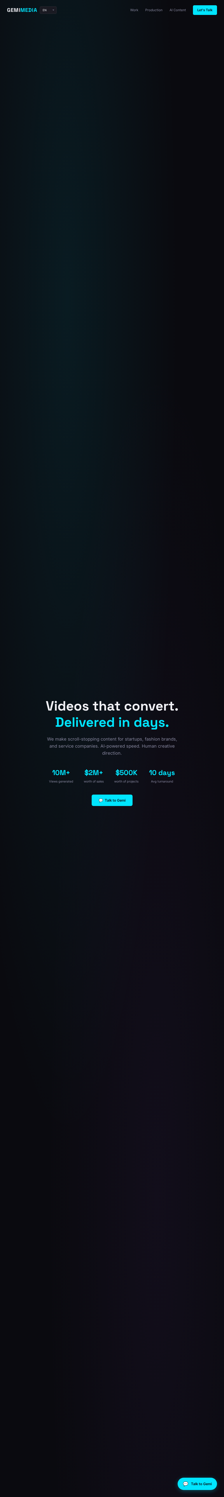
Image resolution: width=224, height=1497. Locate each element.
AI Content (178, 10)
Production (154, 10)
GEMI (22, 10)
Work (134, 10)
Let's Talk (205, 10)
